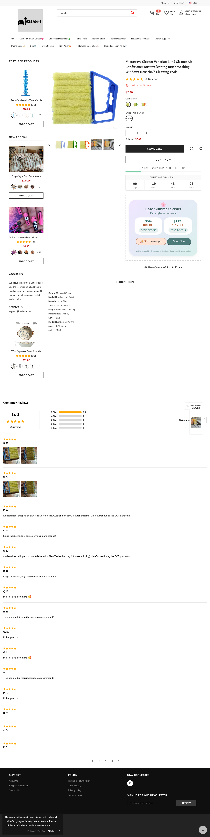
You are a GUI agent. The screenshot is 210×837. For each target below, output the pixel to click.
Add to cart (26, 124)
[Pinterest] (130, 783)
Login (188, 11)
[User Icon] (181, 13)
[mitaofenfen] (26, 186)
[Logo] (30, 20)
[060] (32, 252)
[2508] (26, 252)
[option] (84, 96)
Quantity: (130, 127)
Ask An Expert (174, 267)
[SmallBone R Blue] (13, 115)
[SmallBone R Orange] (26, 115)
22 (39, 115)
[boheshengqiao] (13, 186)
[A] (13, 366)
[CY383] (20, 252)
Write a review (187, 420)
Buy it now (163, 159)
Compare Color (111, 128)
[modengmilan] (20, 186)
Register (197, 11)
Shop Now (179, 241)
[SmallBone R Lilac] (20, 115)
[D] (32, 366)
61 (39, 252)
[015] (13, 252)
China (129, 118)
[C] (26, 366)
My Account (190, 14)
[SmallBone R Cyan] (32, 115)
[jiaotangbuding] (32, 186)
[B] (20, 366)
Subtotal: (130, 139)
